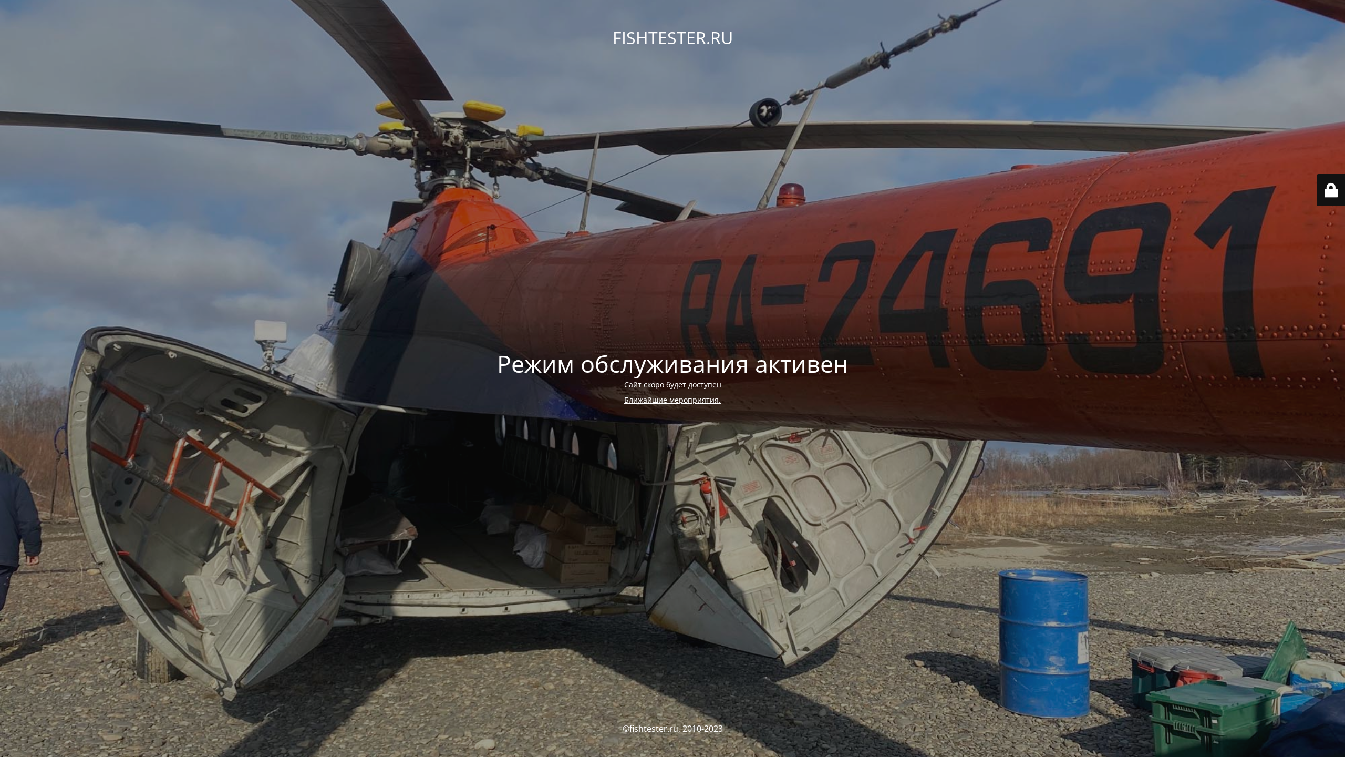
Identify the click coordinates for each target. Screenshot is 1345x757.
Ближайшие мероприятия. (672, 400)
